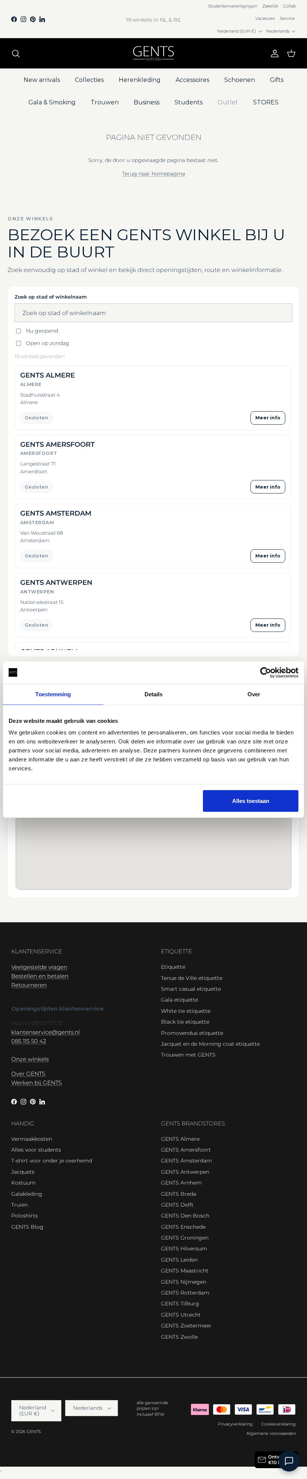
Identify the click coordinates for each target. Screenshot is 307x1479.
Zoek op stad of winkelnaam (51, 297)
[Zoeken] (15, 53)
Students (188, 102)
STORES (266, 102)
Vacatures (265, 18)
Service (287, 18)
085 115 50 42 (28, 1041)
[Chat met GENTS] (289, 1461)
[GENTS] (153, 53)
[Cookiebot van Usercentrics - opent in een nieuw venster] (265, 672)
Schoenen (239, 79)
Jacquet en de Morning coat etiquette (210, 1044)
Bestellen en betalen (40, 976)
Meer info (267, 418)
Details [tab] (154, 694)
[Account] (273, 53)
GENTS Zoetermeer (186, 1325)
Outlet (228, 102)
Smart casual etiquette (191, 989)
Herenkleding (140, 79)
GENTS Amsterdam (186, 1160)
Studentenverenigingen (232, 6)
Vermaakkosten (31, 1139)
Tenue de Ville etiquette (191, 978)
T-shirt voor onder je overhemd (51, 1160)
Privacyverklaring (235, 1424)
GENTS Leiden (179, 1259)
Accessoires (192, 79)
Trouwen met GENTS (188, 1054)
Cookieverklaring (278, 1424)
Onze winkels (30, 1059)
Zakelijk (270, 6)
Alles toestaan (250, 801)
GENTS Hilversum (184, 1248)
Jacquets (22, 1171)
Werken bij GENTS (36, 1082)
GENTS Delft (177, 1204)
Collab (289, 6)
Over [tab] (253, 694)
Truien (19, 1204)
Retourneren (29, 984)
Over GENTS (28, 1073)
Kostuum (23, 1182)
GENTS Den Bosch (185, 1215)
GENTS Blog (27, 1226)
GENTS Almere (180, 1139)
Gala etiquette (179, 999)
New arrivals (42, 79)
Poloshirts (24, 1215)
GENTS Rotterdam (185, 1292)
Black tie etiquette (185, 1021)
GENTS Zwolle (179, 1336)
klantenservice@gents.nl (45, 1032)
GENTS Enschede (183, 1226)
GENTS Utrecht (181, 1314)
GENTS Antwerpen (185, 1171)
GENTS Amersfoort (186, 1149)
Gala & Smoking (52, 102)
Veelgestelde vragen (39, 967)
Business (146, 102)
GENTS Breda (178, 1194)
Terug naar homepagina (153, 173)
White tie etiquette (185, 1011)
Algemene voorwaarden (271, 1433)
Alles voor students (36, 1149)
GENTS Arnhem (181, 1182)
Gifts (276, 79)
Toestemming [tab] (53, 694)
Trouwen (105, 102)
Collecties (89, 79)
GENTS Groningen (185, 1237)
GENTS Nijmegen (183, 1281)
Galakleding (26, 1194)
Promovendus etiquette (192, 1033)
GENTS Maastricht (185, 1270)
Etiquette (173, 966)
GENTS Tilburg (180, 1303)
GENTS (34, 1431)
